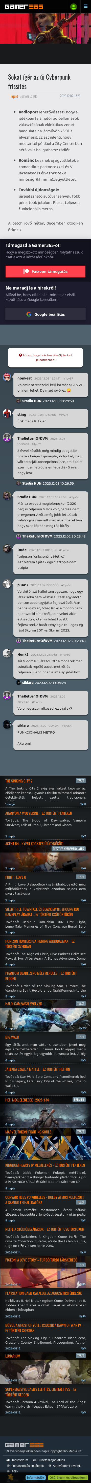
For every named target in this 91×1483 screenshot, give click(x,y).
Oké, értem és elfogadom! (68, 1477)
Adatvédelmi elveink (66, 1465)
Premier (79, 1099)
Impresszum (19, 1460)
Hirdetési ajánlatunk (51, 1460)
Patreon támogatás (49, 271)
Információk (35, 1477)
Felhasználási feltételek (27, 1465)
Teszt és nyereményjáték (68, 848)
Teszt (80, 780)
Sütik (14, 1471)
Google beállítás (49, 314)
